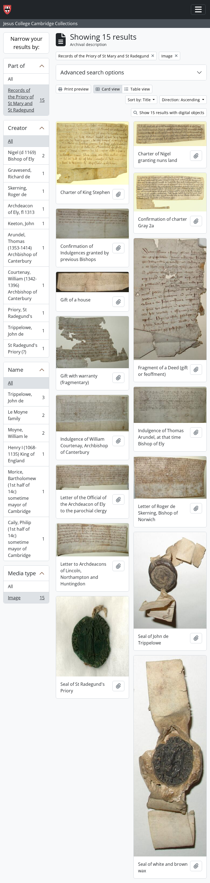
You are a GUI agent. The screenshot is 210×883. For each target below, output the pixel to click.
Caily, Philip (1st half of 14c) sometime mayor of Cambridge (26, 538)
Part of (16, 65)
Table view (139, 89)
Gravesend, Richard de (26, 173)
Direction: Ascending (181, 99)
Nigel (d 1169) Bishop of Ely (26, 155)
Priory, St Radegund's (26, 313)
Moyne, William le (26, 433)
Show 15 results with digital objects (171, 112)
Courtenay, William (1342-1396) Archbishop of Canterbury (26, 285)
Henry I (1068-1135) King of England (26, 454)
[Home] (9, 10)
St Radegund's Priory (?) (26, 348)
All (10, 79)
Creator (17, 128)
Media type (22, 573)
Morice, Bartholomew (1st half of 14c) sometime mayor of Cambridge (26, 491)
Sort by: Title (140, 99)
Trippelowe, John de (26, 330)
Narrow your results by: (26, 43)
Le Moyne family (26, 415)
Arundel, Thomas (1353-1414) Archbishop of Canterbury (26, 248)
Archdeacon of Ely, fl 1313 (26, 209)
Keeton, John (26, 224)
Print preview (76, 89)
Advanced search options (92, 72)
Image (26, 599)
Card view (110, 89)
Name (15, 369)
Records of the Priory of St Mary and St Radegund (26, 100)
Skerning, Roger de (26, 191)
